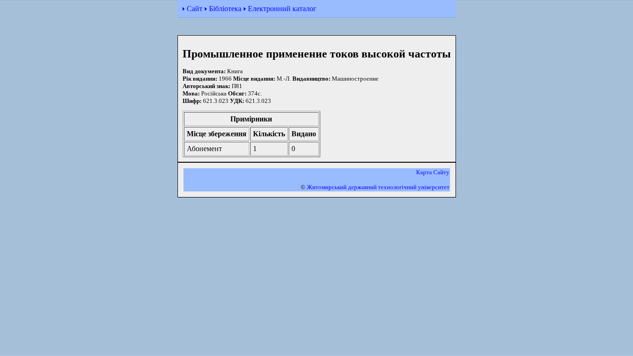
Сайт (195, 9)
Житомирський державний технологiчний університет (378, 187)
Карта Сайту (432, 172)
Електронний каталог (282, 9)
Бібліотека (225, 9)
